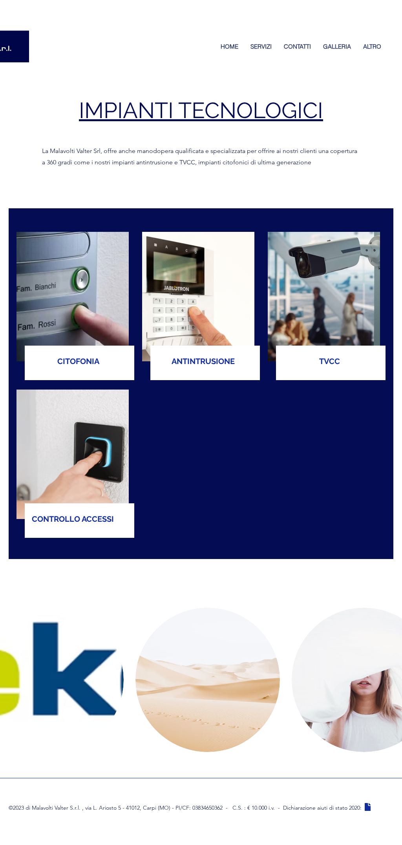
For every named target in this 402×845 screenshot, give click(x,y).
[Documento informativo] (368, 807)
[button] (207, 680)
